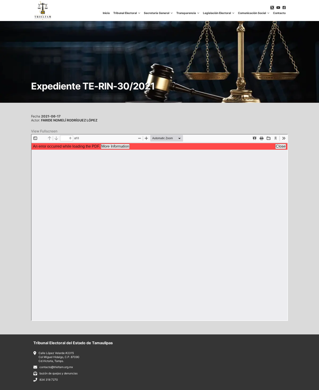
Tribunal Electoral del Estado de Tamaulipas (73, 342)
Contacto (279, 13)
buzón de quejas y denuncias (58, 373)
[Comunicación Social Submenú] (268, 13)
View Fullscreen (44, 131)
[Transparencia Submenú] (198, 13)
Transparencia (186, 13)
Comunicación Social (252, 13)
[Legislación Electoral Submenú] (233, 13)
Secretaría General (156, 13)
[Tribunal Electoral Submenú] (139, 13)
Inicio (106, 13)
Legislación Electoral (217, 13)
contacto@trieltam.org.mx (56, 367)
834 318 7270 (48, 379)
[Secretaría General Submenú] (171, 13)
